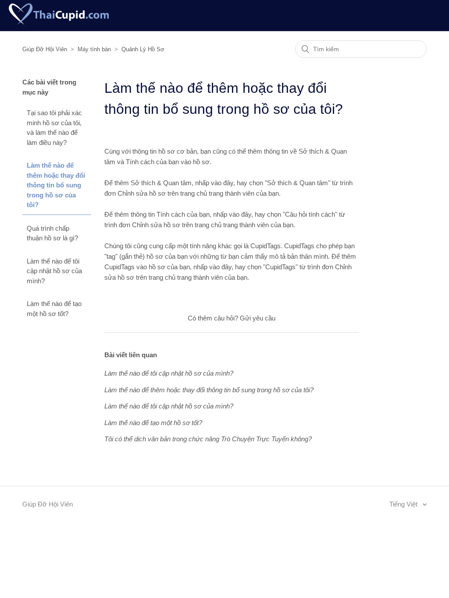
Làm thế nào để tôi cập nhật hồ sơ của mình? (54, 271)
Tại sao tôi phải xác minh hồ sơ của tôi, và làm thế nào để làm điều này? (54, 127)
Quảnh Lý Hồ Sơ (142, 49)
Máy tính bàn (94, 49)
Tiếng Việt (404, 504)
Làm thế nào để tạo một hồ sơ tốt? (54, 308)
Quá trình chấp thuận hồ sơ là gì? (52, 233)
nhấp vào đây (214, 182)
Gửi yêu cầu (257, 318)
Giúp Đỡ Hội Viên (44, 49)
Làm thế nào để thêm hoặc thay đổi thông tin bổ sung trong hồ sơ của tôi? (56, 185)
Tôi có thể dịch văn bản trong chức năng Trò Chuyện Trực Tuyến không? (208, 439)
